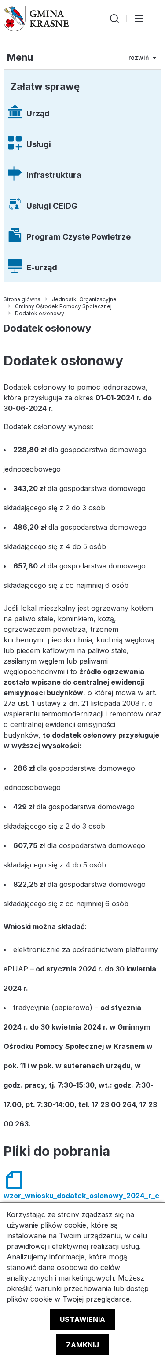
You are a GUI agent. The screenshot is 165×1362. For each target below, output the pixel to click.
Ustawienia (82, 1319)
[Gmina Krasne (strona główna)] (36, 18)
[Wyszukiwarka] (114, 18)
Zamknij (82, 1344)
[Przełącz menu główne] (138, 18)
